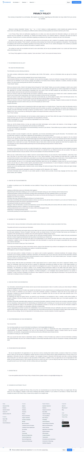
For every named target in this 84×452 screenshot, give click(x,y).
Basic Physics (45, 417)
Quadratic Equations (47, 405)
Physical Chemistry (26, 415)
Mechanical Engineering (27, 435)
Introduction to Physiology (48, 441)
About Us (32, 2)
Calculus (24, 407)
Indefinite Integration (47, 443)
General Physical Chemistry (48, 423)
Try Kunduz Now (76, 2)
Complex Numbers (46, 435)
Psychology (24, 433)
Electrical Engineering (26, 439)
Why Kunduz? (64, 407)
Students (4, 407)
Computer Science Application (28, 427)
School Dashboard (6, 422)
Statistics (24, 409)
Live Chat (5, 420)
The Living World (46, 415)
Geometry (24, 411)
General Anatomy (46, 421)
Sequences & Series (47, 409)
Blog (63, 409)
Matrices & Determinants (48, 425)
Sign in (68, 2)
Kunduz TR (5, 411)
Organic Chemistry (26, 417)
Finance (23, 431)
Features (24, 2)
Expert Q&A (5, 418)
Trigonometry (45, 437)
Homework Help (6, 405)
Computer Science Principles (28, 425)
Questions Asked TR (7, 413)
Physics (23, 413)
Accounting (24, 429)
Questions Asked (6, 409)
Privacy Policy (65, 414)
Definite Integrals (46, 431)
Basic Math (45, 411)
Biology (23, 421)
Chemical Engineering (26, 437)
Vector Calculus (46, 427)
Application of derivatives (48, 429)
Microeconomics (25, 423)
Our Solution (16, 2)
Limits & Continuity (46, 413)
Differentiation (45, 433)
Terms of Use (64, 416)
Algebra (23, 405)
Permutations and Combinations (49, 439)
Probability (45, 419)
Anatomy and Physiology (27, 441)
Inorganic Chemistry (26, 419)
